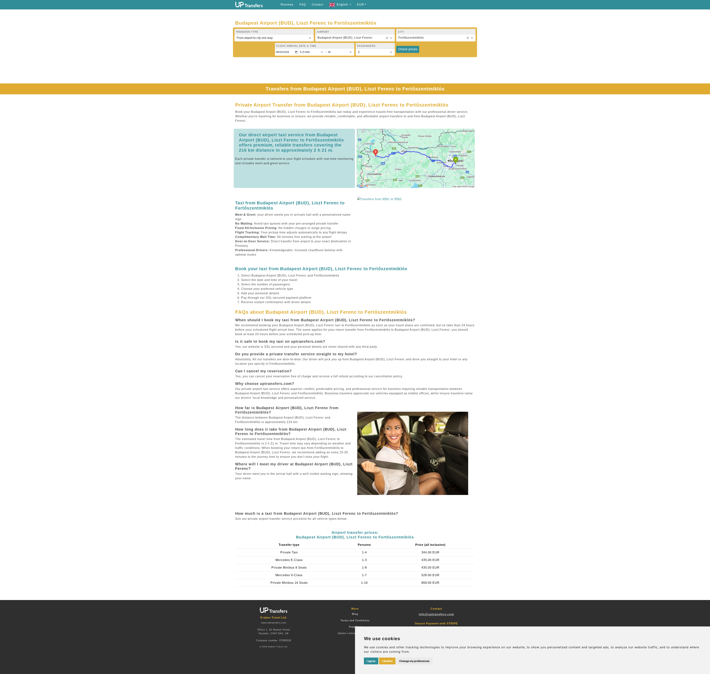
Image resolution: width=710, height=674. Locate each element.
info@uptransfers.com (436, 614)
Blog (355, 614)
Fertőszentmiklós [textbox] (411, 37)
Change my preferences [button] (414, 661)
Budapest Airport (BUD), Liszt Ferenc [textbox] (345, 37)
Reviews (287, 4)
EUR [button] (360, 4)
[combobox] (355, 37)
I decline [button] (387, 661)
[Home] (249, 4)
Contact (317, 4)
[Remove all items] (387, 38)
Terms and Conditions (355, 620)
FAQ (302, 4)
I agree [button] (371, 661)
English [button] (343, 4)
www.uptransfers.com (273, 622)
